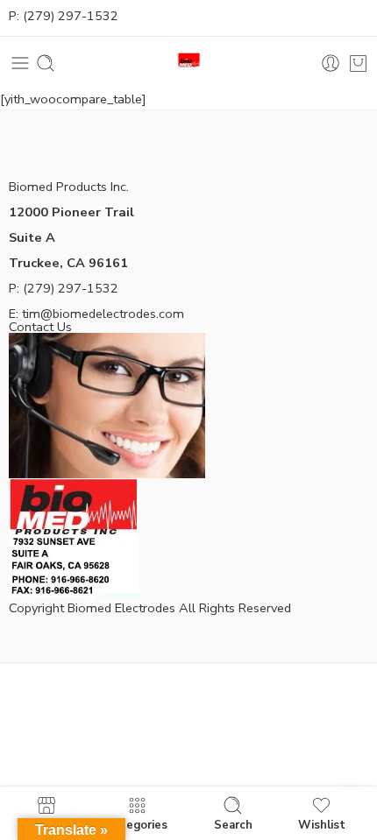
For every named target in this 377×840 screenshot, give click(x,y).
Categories (136, 824)
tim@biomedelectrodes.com (103, 313)
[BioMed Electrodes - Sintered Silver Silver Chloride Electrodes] (189, 63)
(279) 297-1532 (70, 16)
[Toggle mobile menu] (20, 63)
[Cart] (358, 63)
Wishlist (321, 824)
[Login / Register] (330, 63)
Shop (46, 824)
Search (233, 824)
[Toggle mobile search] (45, 63)
